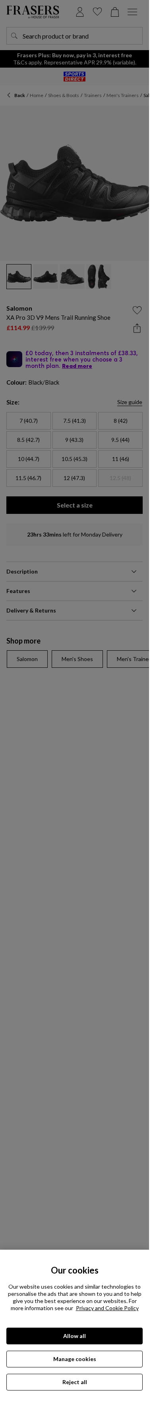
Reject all (74, 1382)
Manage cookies (74, 1358)
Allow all (74, 1335)
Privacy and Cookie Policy (107, 1308)
